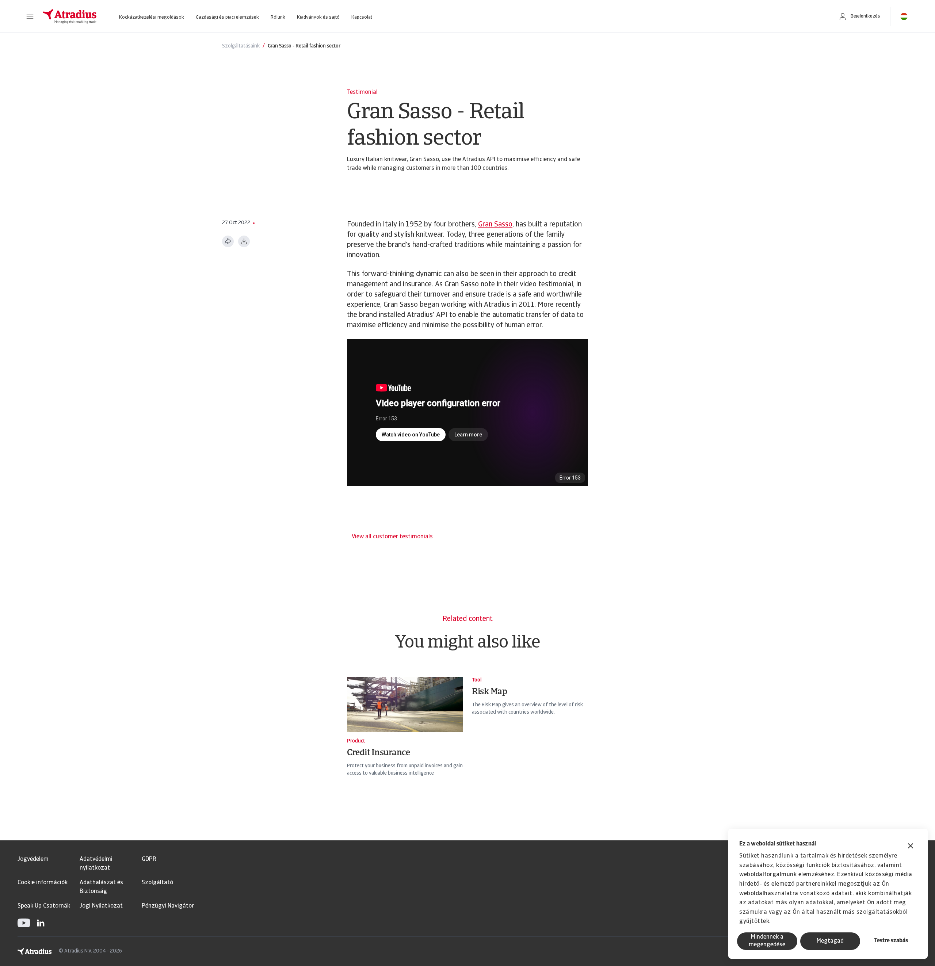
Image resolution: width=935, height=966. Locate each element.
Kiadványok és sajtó (318, 17)
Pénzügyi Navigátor (168, 906)
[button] (30, 16)
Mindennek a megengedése (767, 941)
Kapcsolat (361, 17)
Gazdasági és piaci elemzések (227, 17)
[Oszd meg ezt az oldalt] (228, 241)
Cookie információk (43, 883)
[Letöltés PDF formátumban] (244, 241)
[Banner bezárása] (910, 846)
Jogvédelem (33, 859)
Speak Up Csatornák (44, 906)
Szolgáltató (157, 883)
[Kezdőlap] (69, 16)
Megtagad (830, 941)
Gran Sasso (495, 224)
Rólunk (278, 17)
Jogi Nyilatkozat (101, 906)
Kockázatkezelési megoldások (151, 17)
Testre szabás (891, 941)
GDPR (149, 859)
